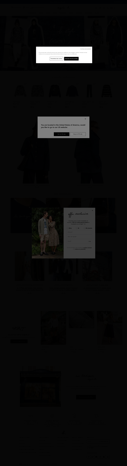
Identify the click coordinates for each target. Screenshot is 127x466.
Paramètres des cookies (56, 58)
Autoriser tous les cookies (71, 58)
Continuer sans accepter (85, 48)
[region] (64, 55)
